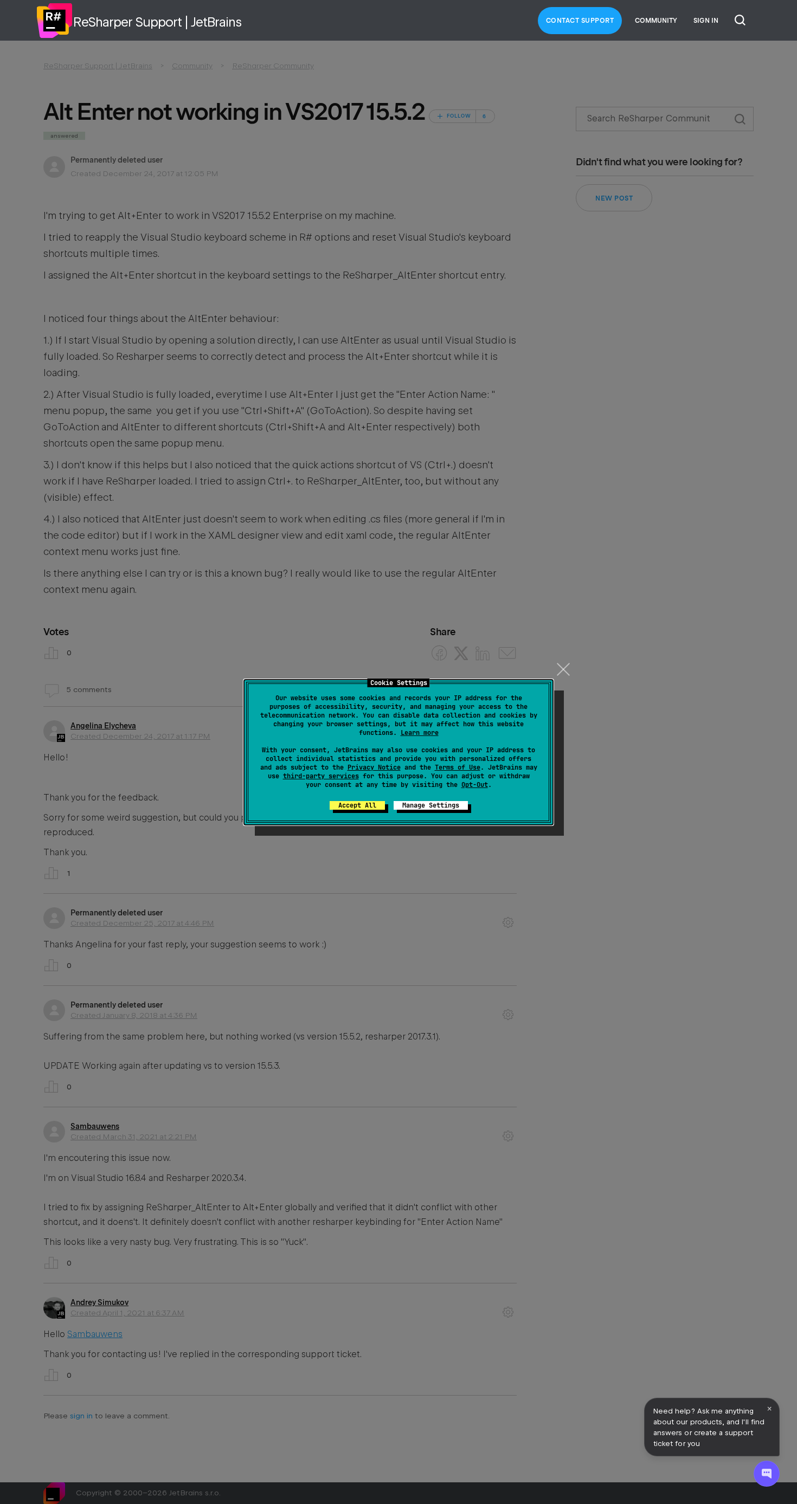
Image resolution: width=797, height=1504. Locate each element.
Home (54, 20)
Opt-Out (474, 784)
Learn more (420, 732)
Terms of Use (457, 767)
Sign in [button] (705, 20)
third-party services (321, 776)
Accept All (357, 805)
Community (656, 20)
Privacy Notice (374, 767)
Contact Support (580, 20)
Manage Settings (430, 805)
